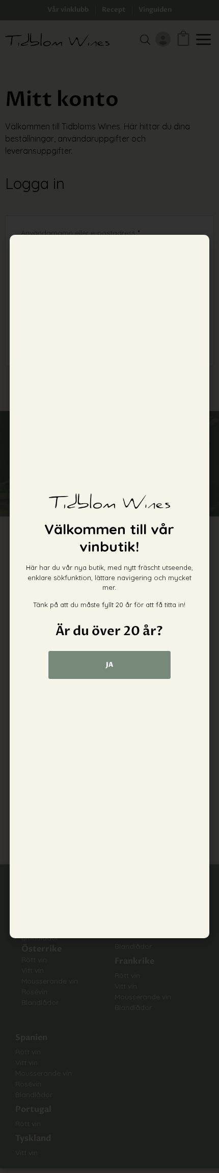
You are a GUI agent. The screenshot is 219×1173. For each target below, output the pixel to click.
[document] (109, 586)
